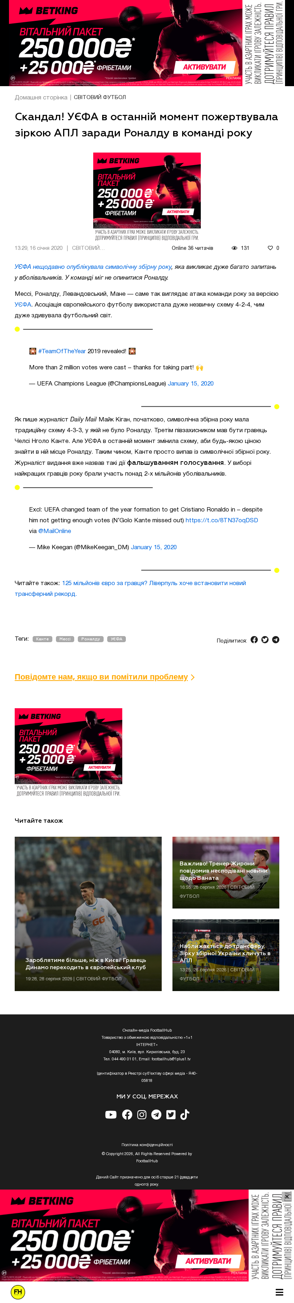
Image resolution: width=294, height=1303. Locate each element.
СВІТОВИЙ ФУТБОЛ (100, 97)
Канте (42, 639)
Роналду (90, 639)
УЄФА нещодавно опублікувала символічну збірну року (93, 267)
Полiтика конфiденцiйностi (147, 1145)
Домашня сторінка (41, 98)
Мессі (65, 639)
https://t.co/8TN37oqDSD (222, 520)
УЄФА (23, 305)
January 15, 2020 (191, 384)
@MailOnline (54, 531)
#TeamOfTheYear (62, 351)
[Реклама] (147, 43)
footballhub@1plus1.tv (171, 1059)
